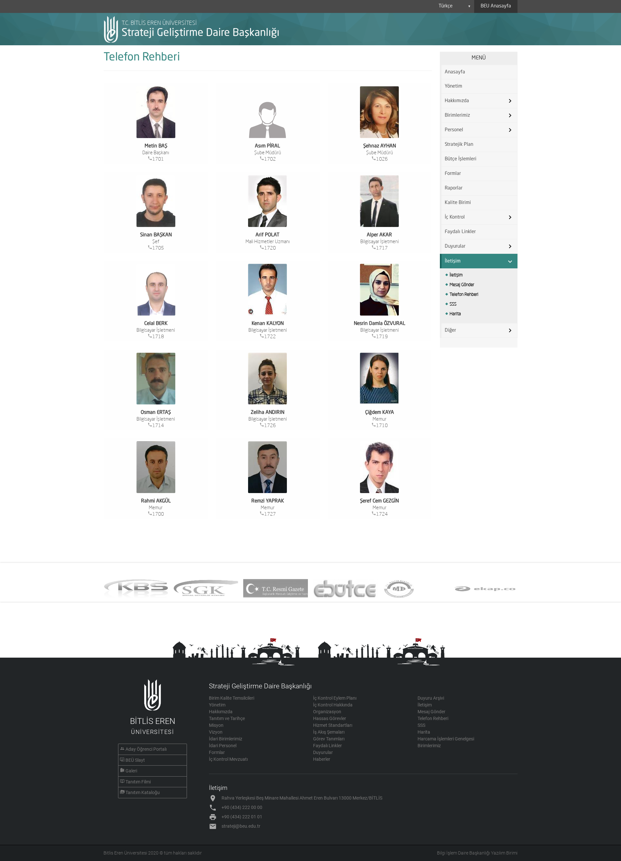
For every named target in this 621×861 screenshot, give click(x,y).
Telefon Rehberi (464, 294)
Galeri (131, 770)
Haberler (321, 759)
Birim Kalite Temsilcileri (231, 698)
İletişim (456, 275)
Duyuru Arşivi (431, 698)
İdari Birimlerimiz (225, 738)
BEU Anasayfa (496, 6)
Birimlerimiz (429, 745)
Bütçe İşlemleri (460, 159)
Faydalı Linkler (460, 232)
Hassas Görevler (329, 718)
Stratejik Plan (459, 144)
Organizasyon (327, 711)
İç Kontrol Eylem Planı (334, 698)
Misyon (216, 725)
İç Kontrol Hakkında (333, 704)
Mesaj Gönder (462, 284)
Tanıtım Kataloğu (142, 792)
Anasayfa (455, 72)
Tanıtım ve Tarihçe (227, 718)
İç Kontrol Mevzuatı (228, 759)
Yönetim (453, 86)
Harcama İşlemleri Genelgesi (446, 738)
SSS (453, 304)
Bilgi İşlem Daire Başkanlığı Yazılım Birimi (477, 853)
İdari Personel (222, 745)
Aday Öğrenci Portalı (146, 749)
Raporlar (454, 188)
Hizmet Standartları (332, 725)
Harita (455, 314)
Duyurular (323, 752)
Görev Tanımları (328, 738)
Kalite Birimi (458, 202)
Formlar (453, 173)
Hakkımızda (221, 711)
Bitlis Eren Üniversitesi (125, 853)
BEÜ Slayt (135, 760)
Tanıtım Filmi (138, 781)
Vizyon (216, 732)
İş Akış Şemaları (328, 732)
